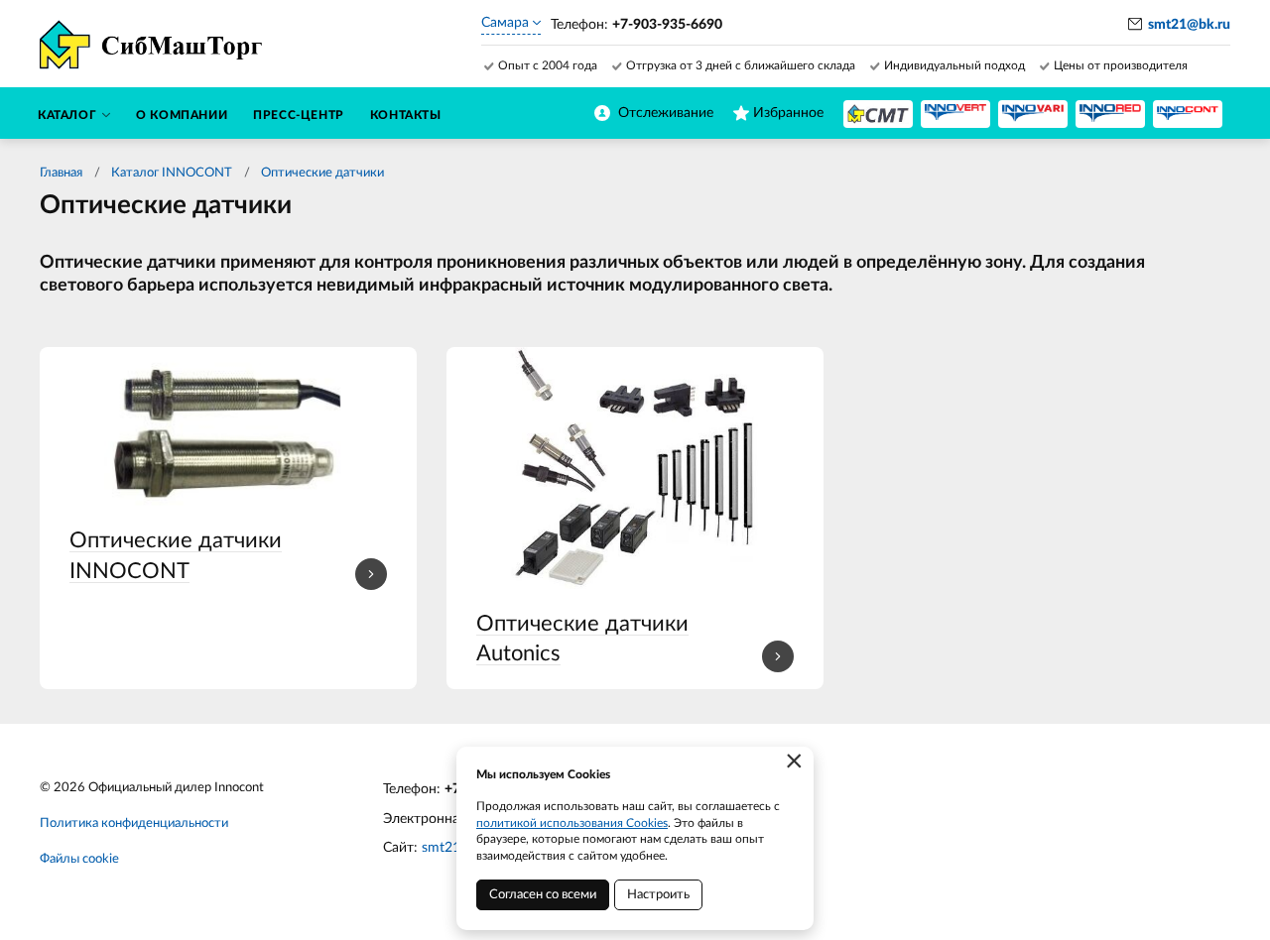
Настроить (658, 894)
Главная (61, 173)
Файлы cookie (79, 859)
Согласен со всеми (542, 894)
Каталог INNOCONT (171, 173)
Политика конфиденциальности (134, 823)
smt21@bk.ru (1189, 25)
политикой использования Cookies (572, 823)
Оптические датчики (322, 173)
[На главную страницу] (878, 114)
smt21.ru (449, 848)
